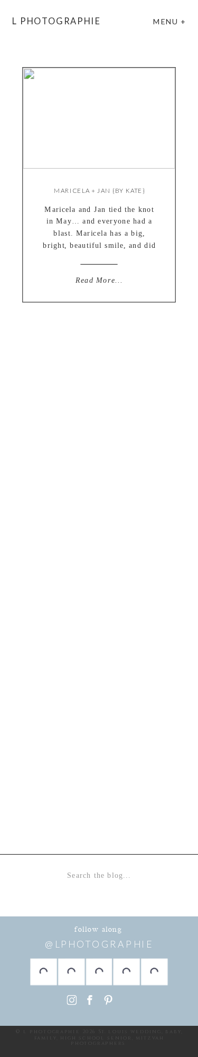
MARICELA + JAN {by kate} (99, 190)
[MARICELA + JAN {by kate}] (99, 118)
